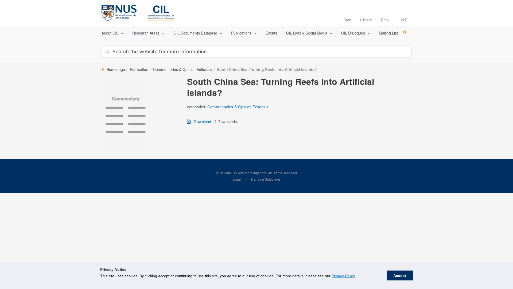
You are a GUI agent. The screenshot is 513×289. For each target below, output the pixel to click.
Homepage (115, 69)
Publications (241, 33)
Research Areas (146, 33)
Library (366, 19)
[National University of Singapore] (119, 12)
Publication (139, 69)
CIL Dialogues (353, 33)
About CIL (110, 33)
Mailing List (388, 33)
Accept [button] (399, 275)
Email (385, 19)
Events (271, 33)
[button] (120, 33)
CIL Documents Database (195, 33)
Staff (347, 19)
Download (201, 121)
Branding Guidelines (266, 179)
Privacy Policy (343, 276)
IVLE (403, 19)
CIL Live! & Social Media (306, 33)
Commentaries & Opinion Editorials (182, 69)
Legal (236, 179)
